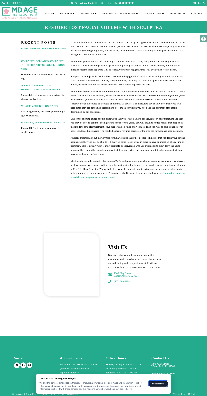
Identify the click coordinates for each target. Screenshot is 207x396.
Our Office (89, 3)
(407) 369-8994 (14, 3)
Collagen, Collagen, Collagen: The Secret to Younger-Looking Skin (43, 65)
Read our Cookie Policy (120, 389)
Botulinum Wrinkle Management (43, 48)
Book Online (178, 13)
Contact (196, 13)
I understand (158, 384)
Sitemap (61, 394)
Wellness (66, 13)
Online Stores (153, 13)
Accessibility (73, 394)
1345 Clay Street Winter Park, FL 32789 (125, 274)
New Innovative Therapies (118, 13)
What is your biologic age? (39, 106)
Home (48, 13)
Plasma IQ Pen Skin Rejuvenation (43, 122)
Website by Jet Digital (183, 394)
